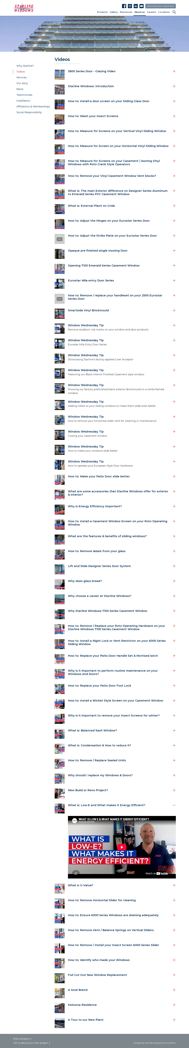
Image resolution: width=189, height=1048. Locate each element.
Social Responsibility (29, 112)
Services (21, 77)
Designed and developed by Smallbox (155, 1043)
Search (174, 12)
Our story (22, 83)
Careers (151, 12)
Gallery (114, 12)
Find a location (21, 1038)
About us (139, 12)
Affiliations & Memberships (33, 106)
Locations (164, 12)
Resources (126, 12)
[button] (115, 74)
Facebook (124, 6)
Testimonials (24, 94)
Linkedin (136, 6)
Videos (20, 71)
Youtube (141, 6)
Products (102, 12)
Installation (23, 100)
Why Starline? (25, 65)
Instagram (130, 6)
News (19, 89)
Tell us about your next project (160, 6)
